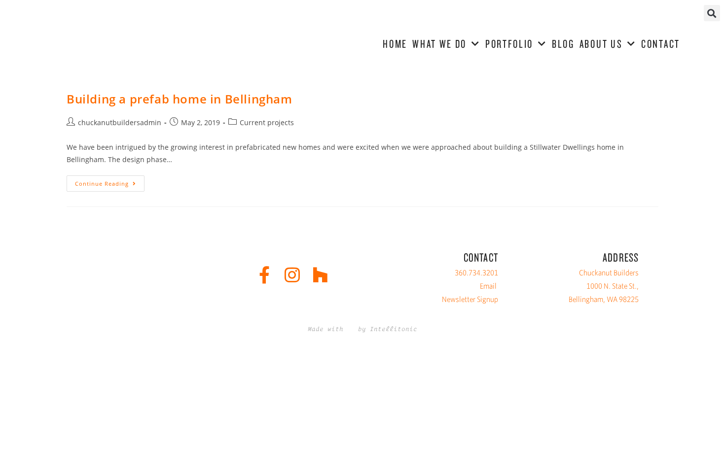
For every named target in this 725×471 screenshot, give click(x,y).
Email (488, 286)
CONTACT (660, 43)
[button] (712, 13)
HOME (395, 43)
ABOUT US (601, 43)
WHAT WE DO (439, 43)
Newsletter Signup (470, 299)
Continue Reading (110, 181)
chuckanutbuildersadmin (119, 122)
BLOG (563, 43)
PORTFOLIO (509, 43)
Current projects (267, 122)
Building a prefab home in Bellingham (179, 99)
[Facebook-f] (264, 274)
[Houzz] (320, 274)
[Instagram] (292, 274)
